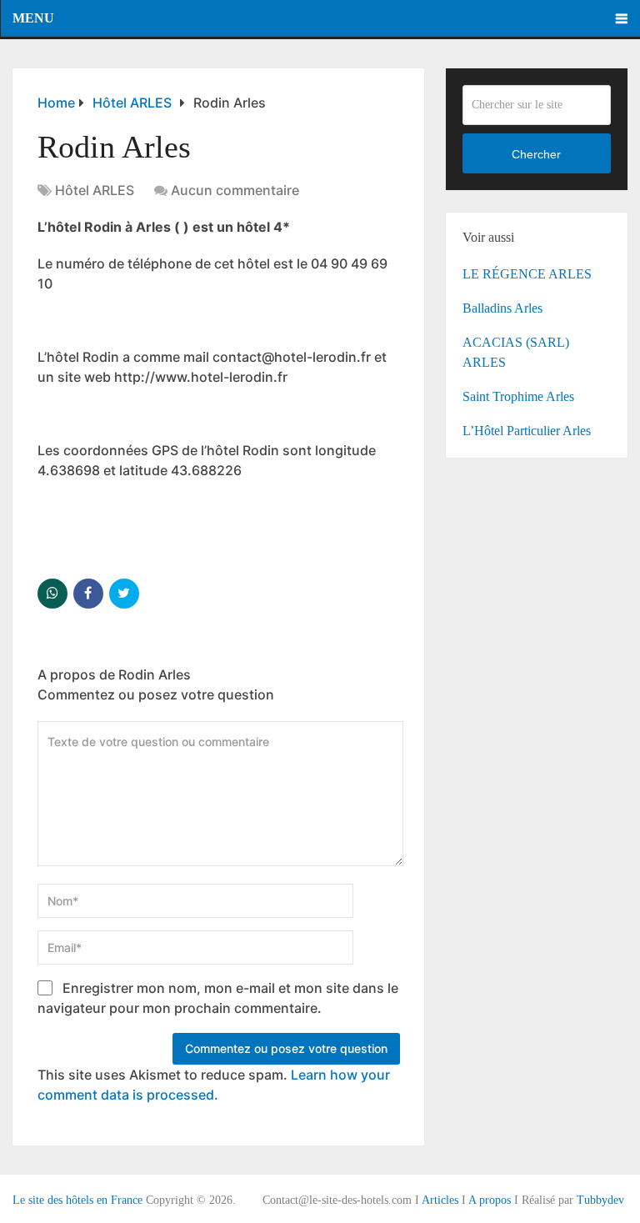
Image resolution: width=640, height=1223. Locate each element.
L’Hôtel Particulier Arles (526, 431)
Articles (440, 1200)
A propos (489, 1200)
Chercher (536, 154)
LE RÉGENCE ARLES (527, 274)
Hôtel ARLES (94, 190)
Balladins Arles (502, 308)
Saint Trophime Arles (518, 396)
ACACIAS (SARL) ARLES (515, 352)
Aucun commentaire (235, 190)
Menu (33, 18)
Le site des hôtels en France (77, 1200)
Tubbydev (600, 1200)
